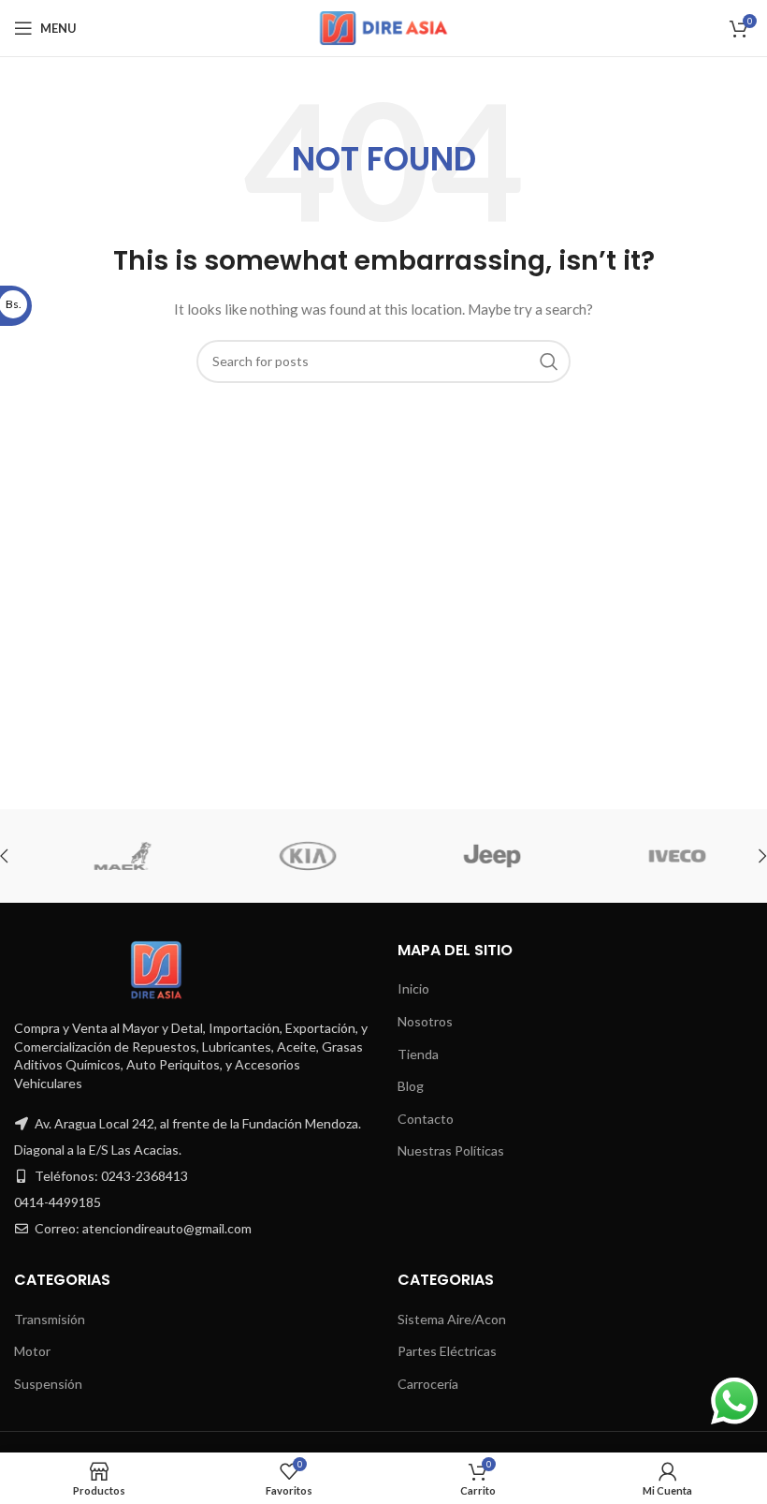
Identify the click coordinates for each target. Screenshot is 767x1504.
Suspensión (48, 1384)
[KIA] (289, 856)
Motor (32, 1351)
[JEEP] (475, 856)
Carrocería (428, 1384)
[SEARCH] (549, 361)
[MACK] (105, 856)
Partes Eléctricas (447, 1351)
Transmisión (49, 1319)
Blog (411, 1086)
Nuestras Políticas (451, 1150)
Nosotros (425, 1021)
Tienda (418, 1054)
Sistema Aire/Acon (452, 1319)
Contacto (426, 1119)
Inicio (413, 988)
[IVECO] (659, 856)
